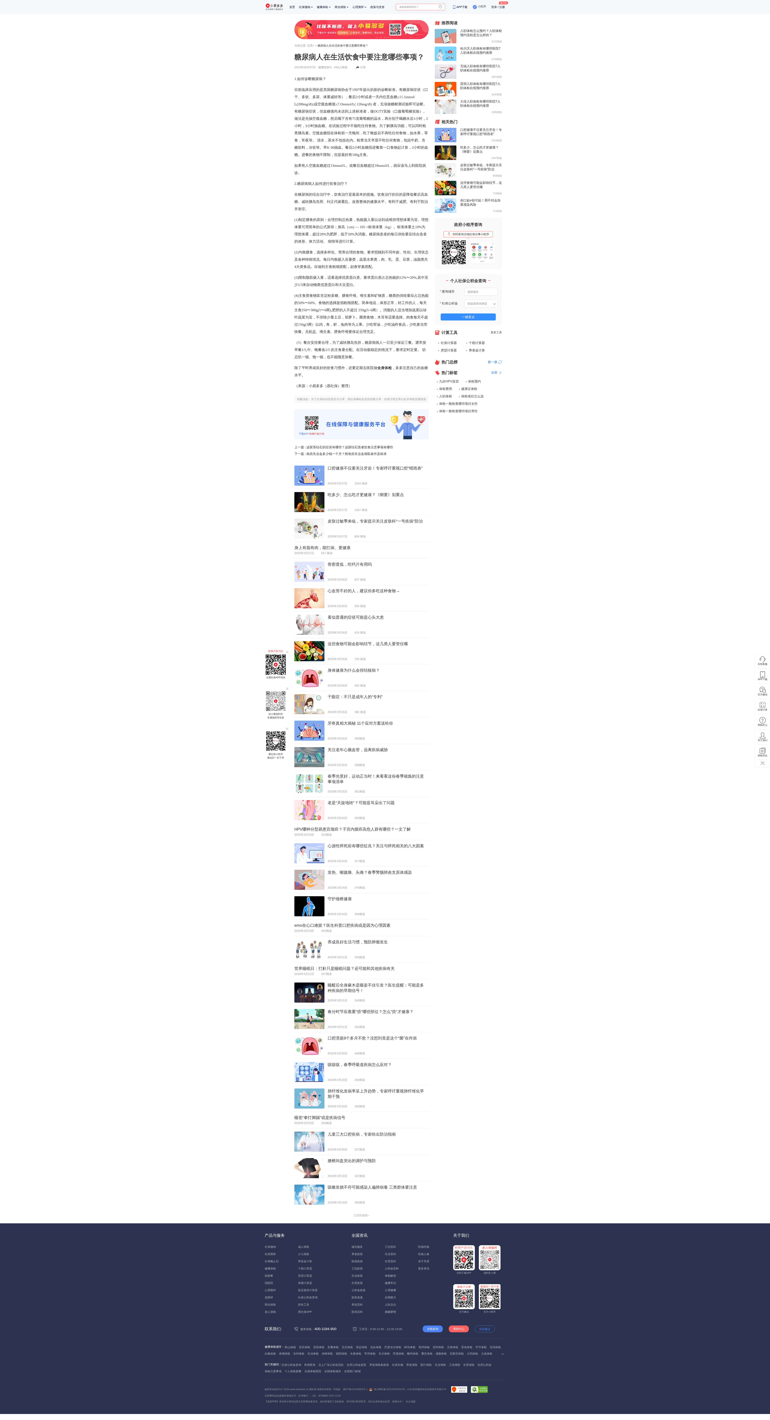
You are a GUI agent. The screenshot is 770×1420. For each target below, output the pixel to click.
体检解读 (390, 1275)
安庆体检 (304, 1347)
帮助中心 (458, 1328)
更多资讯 (423, 1268)
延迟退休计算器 (308, 1290)
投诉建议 (484, 1329)
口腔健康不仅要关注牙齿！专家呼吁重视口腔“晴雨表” (375, 468)
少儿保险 (303, 1254)
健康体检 (322, 7)
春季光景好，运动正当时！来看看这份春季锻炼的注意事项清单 (376, 779)
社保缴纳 (304, 7)
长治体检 (313, 1353)
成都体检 (441, 1353)
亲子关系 (423, 1261)
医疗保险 (426, 1364)
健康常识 (390, 1283)
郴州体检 (412, 1353)
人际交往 (390, 1304)
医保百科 (357, 1311)
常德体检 (398, 1353)
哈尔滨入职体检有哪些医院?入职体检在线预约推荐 (480, 50)
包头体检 (375, 1347)
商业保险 (340, 7)
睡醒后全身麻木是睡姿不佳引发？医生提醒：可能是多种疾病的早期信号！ (376, 988)
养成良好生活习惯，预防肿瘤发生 (358, 942)
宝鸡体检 (495, 1347)
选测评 (269, 1297)
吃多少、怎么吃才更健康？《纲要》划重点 (366, 494)
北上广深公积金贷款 (331, 1364)
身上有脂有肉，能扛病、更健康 (322, 547)
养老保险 (411, 1364)
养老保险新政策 (379, 1364)
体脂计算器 (305, 1283)
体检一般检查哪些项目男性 (458, 411)
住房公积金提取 (356, 1364)
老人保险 (270, 1311)
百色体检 (466, 1347)
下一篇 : (340, 454)
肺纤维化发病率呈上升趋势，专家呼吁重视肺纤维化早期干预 (376, 1094)
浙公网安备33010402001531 (389, 1389)
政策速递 (357, 1297)
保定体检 (361, 1347)
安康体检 (333, 1347)
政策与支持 (377, 7)
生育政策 (357, 1283)
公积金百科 (392, 1268)
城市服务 (357, 1246)
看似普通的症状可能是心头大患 (356, 617)
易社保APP (305, 1311)
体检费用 (445, 389)
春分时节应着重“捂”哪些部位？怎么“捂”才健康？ (370, 1011)
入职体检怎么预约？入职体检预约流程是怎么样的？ (481, 33)
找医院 (269, 1283)
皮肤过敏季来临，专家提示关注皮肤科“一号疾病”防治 (375, 521)
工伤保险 (454, 1364)
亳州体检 (424, 1347)
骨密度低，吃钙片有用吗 (350, 564)
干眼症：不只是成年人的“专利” (355, 697)
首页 (292, 7)
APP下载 (461, 7)
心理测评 (358, 7)
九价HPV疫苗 (449, 381)
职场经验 (423, 1246)
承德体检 (284, 1353)
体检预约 (474, 381)
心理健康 (390, 1290)
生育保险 (468, 1364)
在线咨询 (432, 1328)
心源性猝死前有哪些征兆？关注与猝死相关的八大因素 (376, 846)
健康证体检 (469, 389)
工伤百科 (390, 1246)
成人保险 (303, 1246)
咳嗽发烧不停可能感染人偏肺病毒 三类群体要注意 (372, 1187)
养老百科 (357, 1304)
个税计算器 (477, 343)
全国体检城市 (332, 1371)
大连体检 (486, 1353)
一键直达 (468, 317)
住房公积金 (484, 1364)
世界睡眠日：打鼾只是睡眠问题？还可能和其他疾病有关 (344, 968)
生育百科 (390, 1261)
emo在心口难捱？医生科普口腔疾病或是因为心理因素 (342, 925)
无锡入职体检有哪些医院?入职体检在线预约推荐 (480, 68)
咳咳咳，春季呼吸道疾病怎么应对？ (360, 1064)
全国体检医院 (312, 1371)
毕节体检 (481, 1347)
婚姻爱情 (390, 1311)
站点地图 (410, 1401)
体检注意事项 (273, 1371)
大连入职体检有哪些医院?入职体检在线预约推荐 (480, 103)
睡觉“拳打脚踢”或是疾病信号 (319, 1117)
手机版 (336, 1389)
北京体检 (347, 1347)
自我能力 (390, 1297)
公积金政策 (359, 1290)
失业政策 (357, 1275)
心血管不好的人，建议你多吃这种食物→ (364, 591)
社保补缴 (397, 1364)
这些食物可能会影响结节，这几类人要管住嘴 (368, 644)
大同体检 (472, 1353)
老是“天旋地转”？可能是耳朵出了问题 (361, 803)
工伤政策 (357, 1268)
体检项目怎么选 (472, 396)
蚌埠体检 (409, 1347)
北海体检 (452, 1347)
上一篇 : (343, 447)
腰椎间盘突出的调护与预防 (352, 1161)
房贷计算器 (449, 350)
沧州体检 (298, 1353)
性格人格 (423, 1254)
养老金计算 (477, 350)
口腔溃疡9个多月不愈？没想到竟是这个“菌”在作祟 (372, 1038)
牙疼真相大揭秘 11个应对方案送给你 (360, 723)
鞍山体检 (290, 1347)
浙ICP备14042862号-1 (355, 1389)
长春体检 (355, 1353)
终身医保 (309, 1364)
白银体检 (270, 1353)
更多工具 (496, 332)
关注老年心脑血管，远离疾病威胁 (358, 750)
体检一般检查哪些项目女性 (458, 403)
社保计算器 (449, 343)
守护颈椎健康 (340, 899)
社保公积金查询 (308, 1297)
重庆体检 (427, 1353)
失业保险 (440, 1364)
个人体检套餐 (293, 1371)
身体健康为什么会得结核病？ (354, 670)
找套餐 (269, 1275)
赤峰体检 (327, 1353)
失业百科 (390, 1254)
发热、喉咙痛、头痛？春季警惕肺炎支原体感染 (370, 872)
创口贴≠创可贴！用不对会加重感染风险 (480, 202)
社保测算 (270, 1254)
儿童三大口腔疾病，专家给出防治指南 (362, 1134)
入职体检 (445, 396)
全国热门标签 (352, 1371)
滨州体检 (438, 1347)
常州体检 (370, 1353)
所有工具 (303, 1304)
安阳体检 (318, 1347)
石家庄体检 (457, 1353)
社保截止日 (272, 1261)
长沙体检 (384, 1353)
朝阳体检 (341, 1353)
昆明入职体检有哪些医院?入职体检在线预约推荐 (480, 86)
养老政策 (357, 1254)
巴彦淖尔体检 (392, 1347)
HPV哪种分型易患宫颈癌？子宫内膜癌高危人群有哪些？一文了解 (352, 829)
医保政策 (357, 1261)
